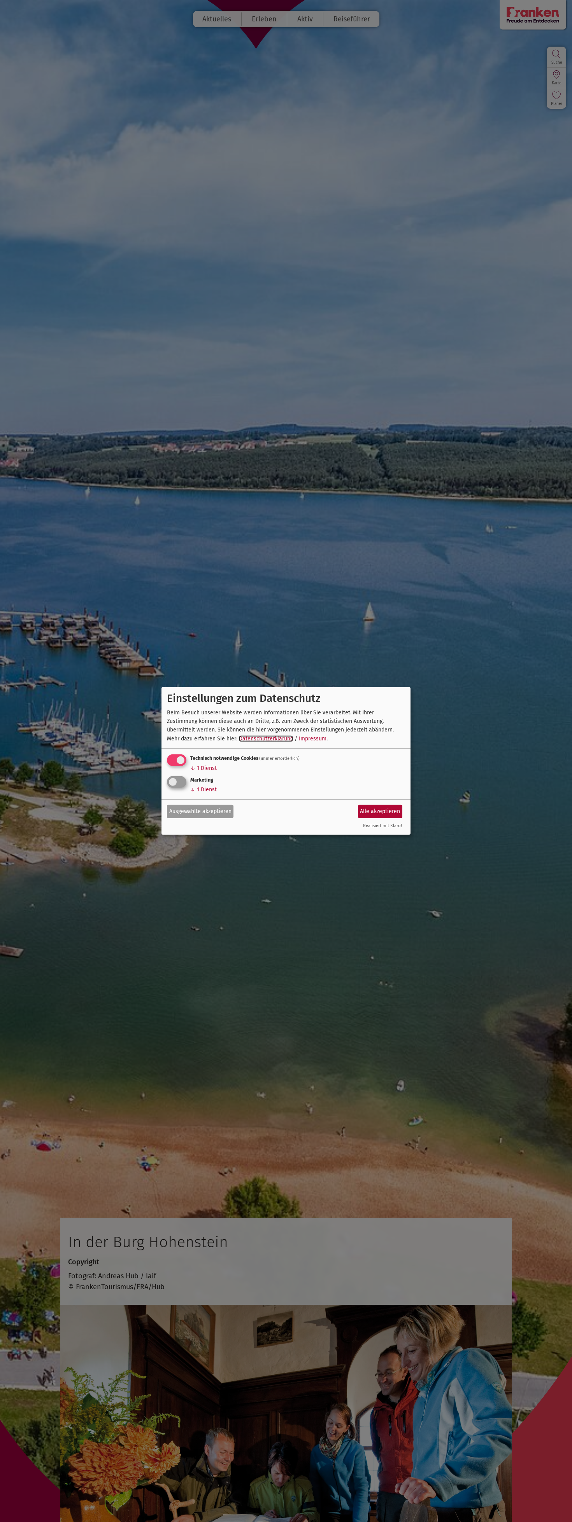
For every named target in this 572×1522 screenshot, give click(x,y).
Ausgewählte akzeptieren (200, 811)
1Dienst (203, 768)
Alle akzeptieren (380, 811)
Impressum (312, 738)
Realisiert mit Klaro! (382, 825)
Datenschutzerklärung (266, 738)
